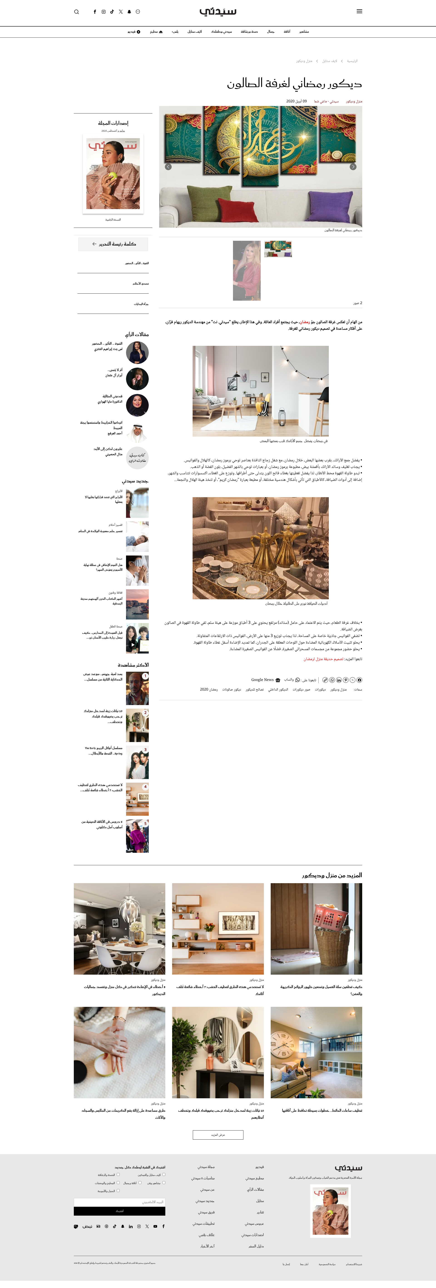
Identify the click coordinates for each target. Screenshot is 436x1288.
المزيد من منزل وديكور (332, 875)
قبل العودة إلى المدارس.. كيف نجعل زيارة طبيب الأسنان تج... (102, 635)
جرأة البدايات (141, 304)
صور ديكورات (301, 690)
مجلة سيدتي (206, 1167)
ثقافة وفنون (115, 593)
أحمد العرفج (115, 434)
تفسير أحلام (115, 525)
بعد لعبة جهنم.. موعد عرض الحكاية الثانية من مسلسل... (102, 677)
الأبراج (118, 491)
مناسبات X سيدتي (203, 1178)
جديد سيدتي (135, 481)
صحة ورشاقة (249, 31)
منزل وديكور (354, 101)
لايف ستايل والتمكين (149, 1175)
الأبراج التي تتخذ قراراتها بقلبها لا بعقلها (103, 500)
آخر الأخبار (208, 1246)
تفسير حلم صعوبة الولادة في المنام (100, 531)
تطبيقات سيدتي (204, 1224)
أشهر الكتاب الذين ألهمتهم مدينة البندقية (101, 601)
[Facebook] (95, 11)
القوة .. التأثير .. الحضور (137, 263)
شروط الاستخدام (354, 1264)
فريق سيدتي (206, 1212)
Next (168, 166)
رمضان (305, 322)
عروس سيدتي (254, 1224)
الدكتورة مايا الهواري (110, 402)
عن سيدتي (207, 1190)
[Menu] (359, 12)
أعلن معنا (304, 1264)
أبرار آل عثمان (113, 376)
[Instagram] (103, 11)
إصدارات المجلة (113, 123)
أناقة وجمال (130, 1183)
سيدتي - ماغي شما (326, 101)
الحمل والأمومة (106, 1191)
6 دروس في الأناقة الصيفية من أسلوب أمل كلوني (102, 824)
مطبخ (153, 31)
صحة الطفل (115, 626)
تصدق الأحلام (141, 283)
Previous (353, 166)
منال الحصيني (113, 454)
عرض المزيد (218, 1135)
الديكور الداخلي (278, 690)
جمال (271, 31)
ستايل (260, 1201)
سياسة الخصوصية (327, 1264)
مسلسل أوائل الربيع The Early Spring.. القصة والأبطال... (103, 751)
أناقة (287, 31)
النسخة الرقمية (113, 219)
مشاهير (304, 31)
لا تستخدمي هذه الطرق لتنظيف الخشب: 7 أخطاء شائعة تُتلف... (100, 788)
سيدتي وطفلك (221, 31)
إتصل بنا (286, 1264)
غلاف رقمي (207, 1235)
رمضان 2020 (209, 690)
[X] (120, 11)
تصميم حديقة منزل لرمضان (323, 659)
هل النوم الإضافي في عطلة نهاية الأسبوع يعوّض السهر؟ (103, 568)
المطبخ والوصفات (105, 1183)
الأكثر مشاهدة (133, 665)
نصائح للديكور (255, 690)
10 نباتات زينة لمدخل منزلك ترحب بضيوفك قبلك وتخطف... (103, 716)
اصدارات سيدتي (252, 1235)
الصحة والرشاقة (106, 1175)
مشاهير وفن (154, 1183)
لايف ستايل (195, 31)
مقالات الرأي (137, 335)
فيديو (131, 31)
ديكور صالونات (231, 690)
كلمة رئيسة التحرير (117, 244)
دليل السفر (256, 1246)
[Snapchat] (129, 11)
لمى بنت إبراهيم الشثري (108, 349)
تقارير (260, 1212)
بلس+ (175, 31)
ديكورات (320, 690)
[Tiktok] (112, 11)
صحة (119, 559)
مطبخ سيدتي (254, 1178)
